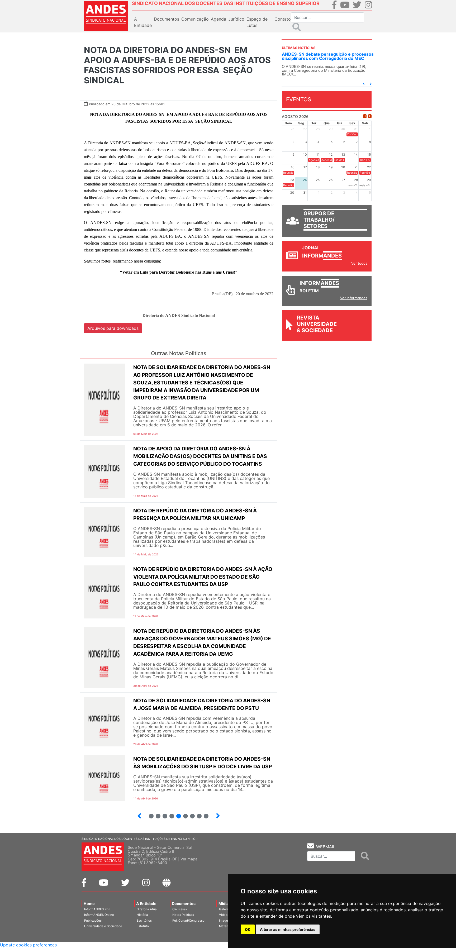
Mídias (224, 903)
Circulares (179, 909)
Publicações (93, 920)
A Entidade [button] (143, 22)
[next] (370, 116)
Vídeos (224, 915)
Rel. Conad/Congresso (188, 920)
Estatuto (143, 926)
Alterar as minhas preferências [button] (287, 929)
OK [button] (247, 929)
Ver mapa (188, 859)
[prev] (365, 116)
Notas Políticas (183, 915)
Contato (282, 19)
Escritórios (144, 920)
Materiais (225, 926)
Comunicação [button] (195, 19)
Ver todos (359, 263)
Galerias (225, 909)
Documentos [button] (166, 19)
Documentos (184, 903)
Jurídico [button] (236, 19)
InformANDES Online (99, 915)
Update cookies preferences (28, 944)
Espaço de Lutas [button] (257, 22)
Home (89, 903)
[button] (364, 84)
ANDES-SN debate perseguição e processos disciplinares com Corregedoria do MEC (328, 56)
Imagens (225, 920)
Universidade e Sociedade (103, 926)
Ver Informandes (353, 298)
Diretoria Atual (147, 909)
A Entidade (146, 903)
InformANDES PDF (97, 909)
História (142, 915)
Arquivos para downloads (113, 328)
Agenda (218, 19)
